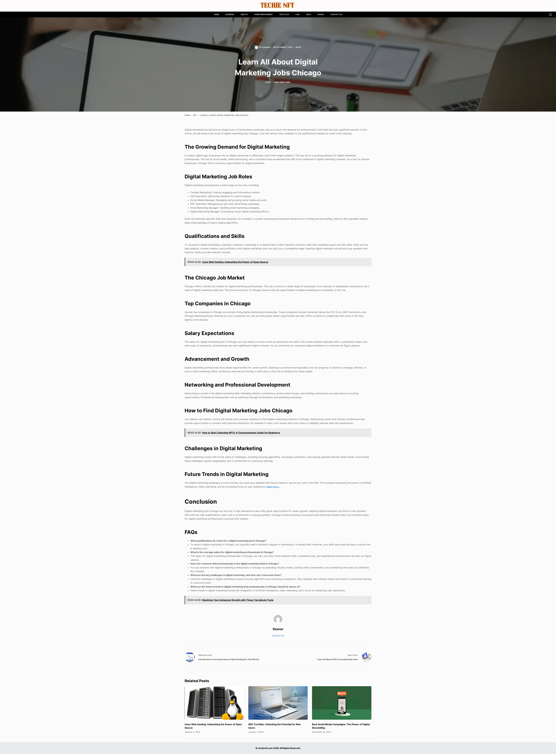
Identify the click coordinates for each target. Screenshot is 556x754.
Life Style (284, 14)
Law (297, 14)
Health (244, 14)
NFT (299, 47)
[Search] (550, 14)
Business (230, 14)
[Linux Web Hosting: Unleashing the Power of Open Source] (214, 703)
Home (216, 14)
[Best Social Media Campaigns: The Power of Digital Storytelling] (341, 703)
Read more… (273, 486)
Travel (320, 14)
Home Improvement (263, 14)
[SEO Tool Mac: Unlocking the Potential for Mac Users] (278, 703)
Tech (308, 14)
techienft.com (265, 748)
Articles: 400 (278, 636)
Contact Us (336, 14)
